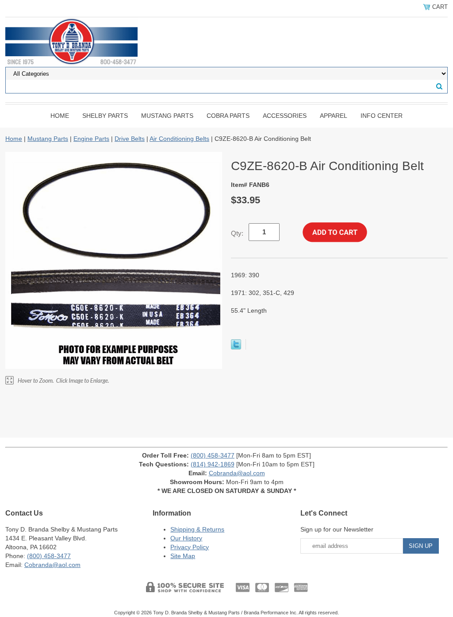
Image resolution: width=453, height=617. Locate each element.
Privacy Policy (189, 547)
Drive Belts (130, 138)
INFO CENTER (382, 115)
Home (59, 115)
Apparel (333, 115)
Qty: (237, 233)
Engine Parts (91, 138)
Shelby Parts (105, 115)
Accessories (285, 115)
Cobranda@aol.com (237, 473)
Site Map (182, 555)
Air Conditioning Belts (179, 138)
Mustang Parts (167, 115)
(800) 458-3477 (212, 455)
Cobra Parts (228, 115)
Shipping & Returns (197, 529)
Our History (186, 538)
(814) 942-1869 (212, 464)
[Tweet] (236, 347)
